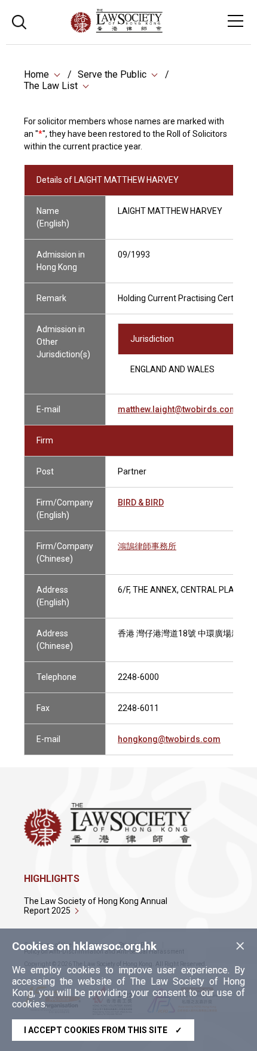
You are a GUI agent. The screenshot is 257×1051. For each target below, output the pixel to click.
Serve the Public (112, 74)
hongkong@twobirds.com (169, 739)
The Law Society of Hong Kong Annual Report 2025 (95, 905)
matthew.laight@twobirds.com (177, 409)
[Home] (149, 29)
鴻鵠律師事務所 (147, 546)
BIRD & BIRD (141, 502)
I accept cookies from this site (103, 1030)
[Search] (19, 20)
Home (36, 74)
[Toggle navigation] (235, 20)
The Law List (51, 85)
